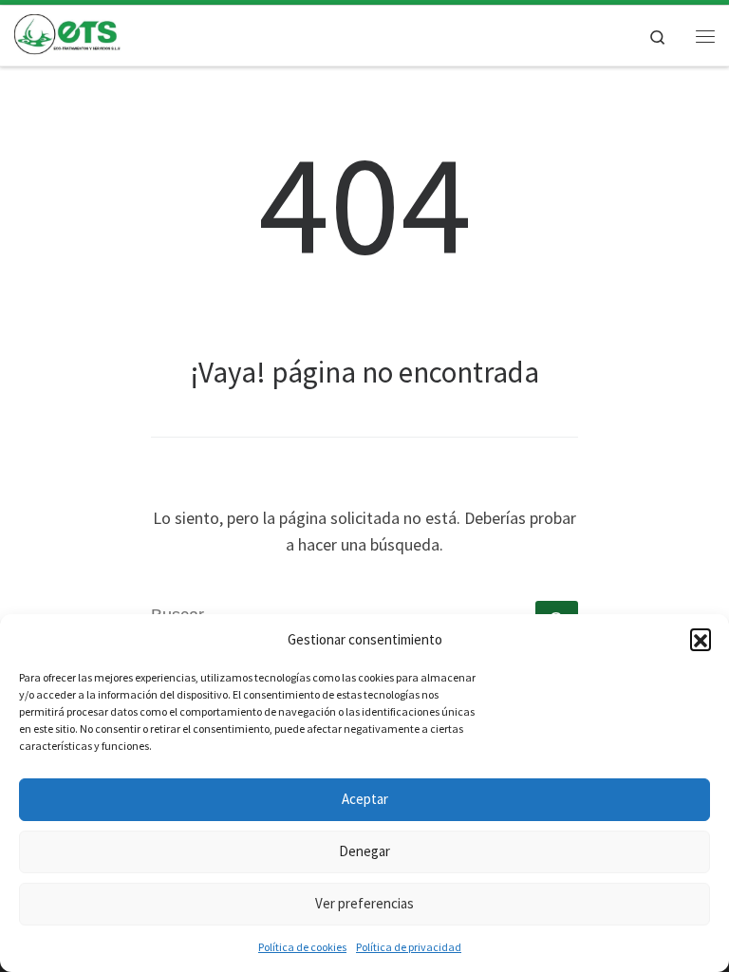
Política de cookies (302, 947)
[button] (700, 638)
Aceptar (365, 799)
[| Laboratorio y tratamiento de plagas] (68, 33)
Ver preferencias (364, 903)
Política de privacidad (408, 947)
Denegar (364, 851)
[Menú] (705, 36)
